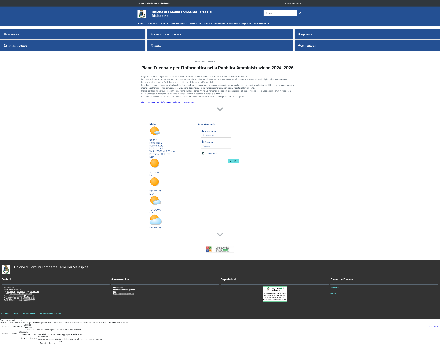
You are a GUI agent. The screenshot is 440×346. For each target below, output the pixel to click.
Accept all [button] (6, 326)
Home (140, 23)
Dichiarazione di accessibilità (50, 313)
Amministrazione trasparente (124, 289)
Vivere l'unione (178, 23)
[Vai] (299, 13)
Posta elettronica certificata (123, 293)
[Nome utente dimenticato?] (233, 135)
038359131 (11, 291)
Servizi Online (260, 23)
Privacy (15, 313)
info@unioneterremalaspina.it (21, 293)
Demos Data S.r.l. (297, 3)
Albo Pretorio (118, 287)
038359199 (21, 291)
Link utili (194, 23)
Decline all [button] (17, 326)
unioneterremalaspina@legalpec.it (21, 296)
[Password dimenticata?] (233, 146)
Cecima (333, 293)
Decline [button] (14, 333)
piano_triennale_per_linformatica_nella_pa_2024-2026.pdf (168, 102)
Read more (433, 326)
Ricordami (212, 153)
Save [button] (59, 341)
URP (114, 291)
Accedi (233, 160)
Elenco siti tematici (29, 313)
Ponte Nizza (334, 287)
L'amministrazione (156, 23)
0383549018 (34, 291)
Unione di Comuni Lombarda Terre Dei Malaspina (182, 13)
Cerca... (269, 13)
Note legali (5, 313)
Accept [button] (5, 333)
